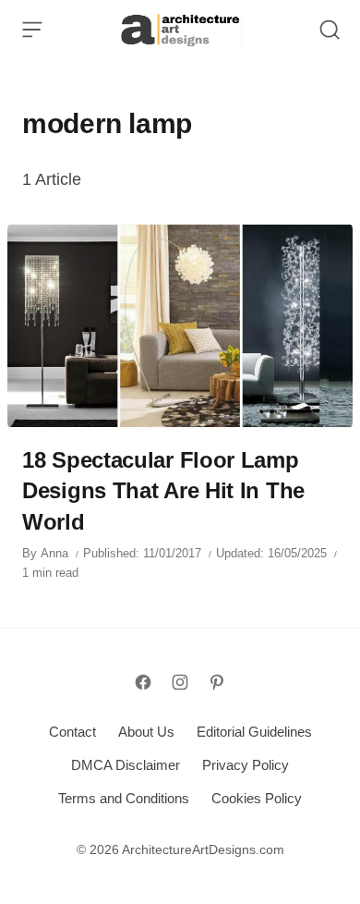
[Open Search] (329, 29)
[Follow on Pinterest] (217, 682)
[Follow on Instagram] (180, 682)
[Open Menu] (32, 29)
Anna (54, 553)
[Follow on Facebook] (143, 682)
